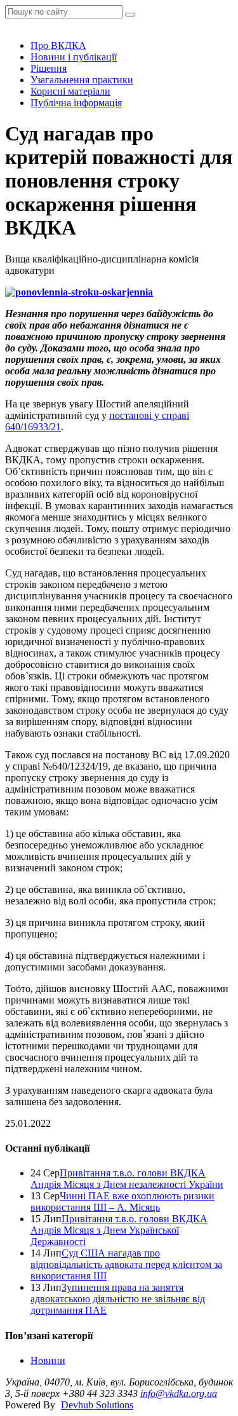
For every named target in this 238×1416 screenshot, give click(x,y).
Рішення (48, 68)
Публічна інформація (76, 102)
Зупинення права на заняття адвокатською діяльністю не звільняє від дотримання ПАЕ (117, 1299)
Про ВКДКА (58, 45)
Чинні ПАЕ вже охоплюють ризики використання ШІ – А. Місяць (122, 1201)
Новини (47, 1360)
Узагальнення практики (81, 79)
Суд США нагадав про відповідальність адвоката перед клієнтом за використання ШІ (126, 1264)
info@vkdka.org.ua (178, 1393)
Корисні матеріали (70, 91)
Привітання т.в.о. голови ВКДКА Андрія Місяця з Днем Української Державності (119, 1230)
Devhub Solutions (97, 1404)
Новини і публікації (73, 56)
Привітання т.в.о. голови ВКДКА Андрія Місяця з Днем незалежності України (126, 1179)
